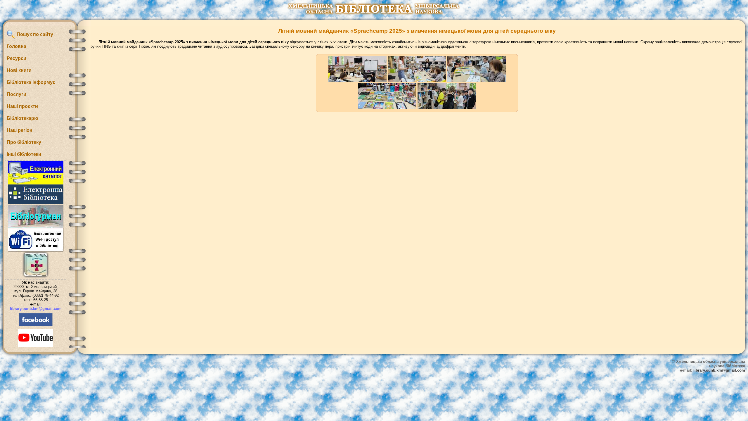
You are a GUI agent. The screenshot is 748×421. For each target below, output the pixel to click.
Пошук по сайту (34, 34)
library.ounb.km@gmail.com (36, 308)
